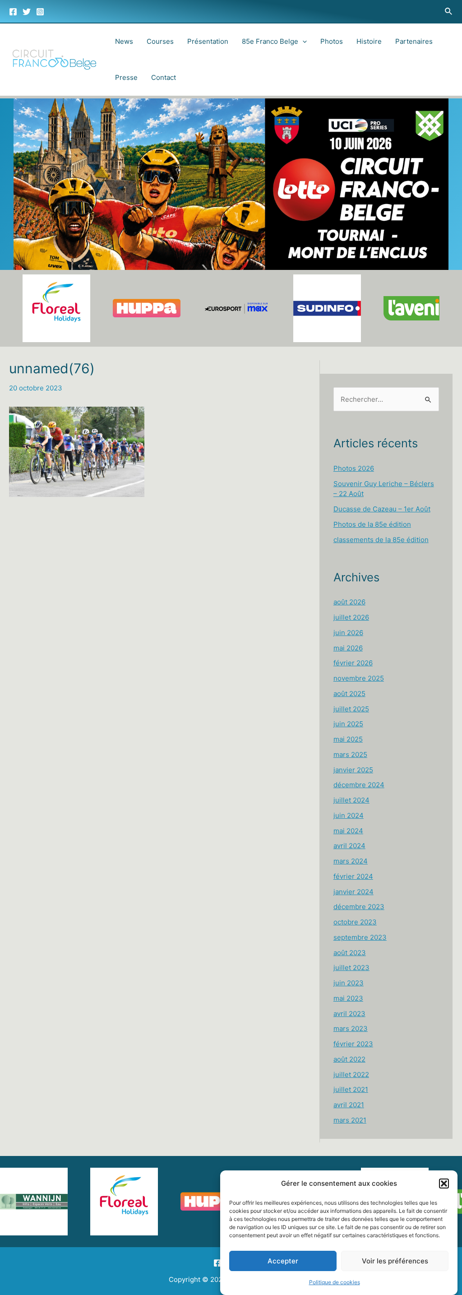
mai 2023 (348, 998)
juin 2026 (348, 632)
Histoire (369, 41)
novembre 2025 (358, 678)
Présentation (207, 41)
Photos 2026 (353, 468)
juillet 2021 (350, 1089)
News (124, 41)
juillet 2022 (351, 1074)
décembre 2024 (358, 784)
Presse (126, 77)
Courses (160, 41)
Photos (331, 41)
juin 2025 (348, 723)
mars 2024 (350, 861)
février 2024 (353, 876)
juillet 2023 (351, 967)
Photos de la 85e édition (372, 524)
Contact (163, 77)
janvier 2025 (353, 770)
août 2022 (349, 1059)
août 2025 (349, 693)
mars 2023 (350, 1028)
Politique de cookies (334, 1282)
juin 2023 (348, 983)
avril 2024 (349, 845)
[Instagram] (40, 12)
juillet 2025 (351, 709)
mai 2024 (348, 830)
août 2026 (349, 602)
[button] (443, 1183)
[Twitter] (27, 12)
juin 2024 (348, 815)
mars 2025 (350, 754)
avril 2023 (349, 1013)
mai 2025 (348, 739)
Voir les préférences (395, 1261)
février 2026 (353, 663)
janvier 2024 (353, 891)
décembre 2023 (358, 906)
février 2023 (353, 1044)
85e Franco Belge (270, 41)
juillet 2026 (351, 617)
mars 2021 (349, 1120)
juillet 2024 (351, 800)
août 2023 (349, 952)
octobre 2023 (355, 922)
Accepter (283, 1261)
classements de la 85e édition (381, 539)
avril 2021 (348, 1104)
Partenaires (414, 41)
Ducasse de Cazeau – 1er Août (381, 509)
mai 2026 (348, 648)
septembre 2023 (360, 937)
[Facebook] (13, 12)
